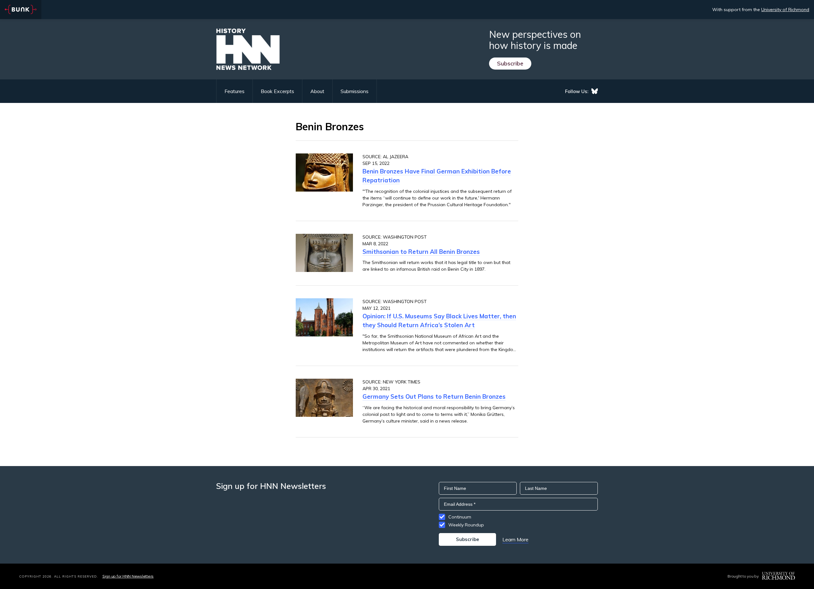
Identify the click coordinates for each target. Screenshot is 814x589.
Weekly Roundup (466, 525)
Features (234, 91)
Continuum (459, 517)
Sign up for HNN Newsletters (128, 576)
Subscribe (510, 63)
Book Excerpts (277, 91)
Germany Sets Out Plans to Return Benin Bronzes (434, 396)
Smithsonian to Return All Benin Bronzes (421, 251)
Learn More (515, 539)
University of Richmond (785, 9)
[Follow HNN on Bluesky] (594, 91)
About (317, 91)
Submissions (355, 91)
